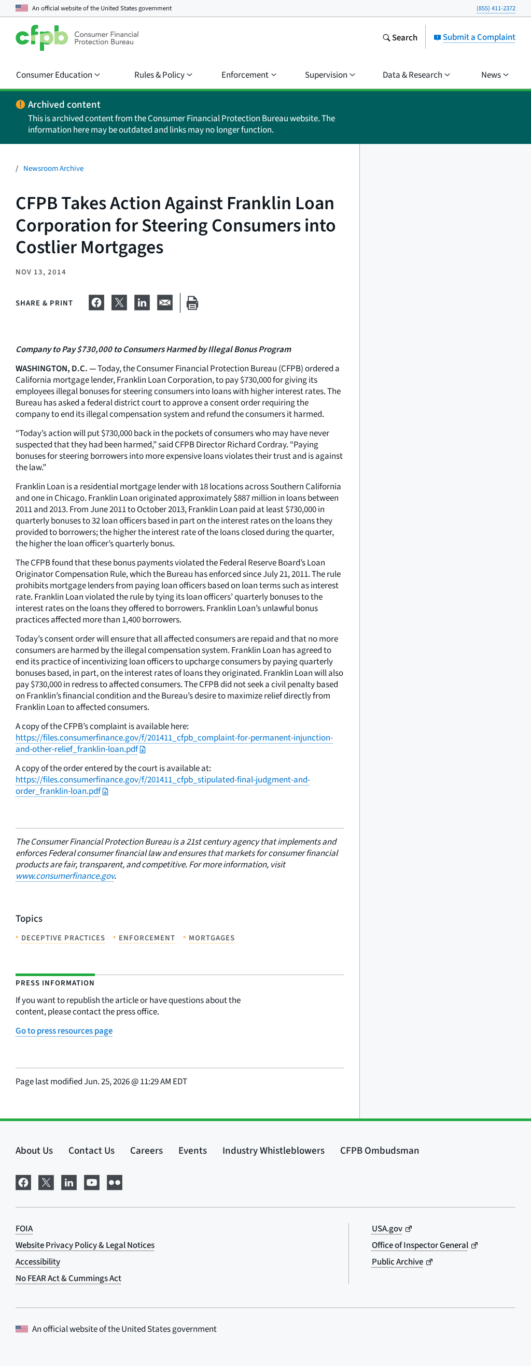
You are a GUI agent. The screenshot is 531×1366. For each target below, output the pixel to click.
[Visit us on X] (46, 1180)
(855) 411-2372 (496, 8)
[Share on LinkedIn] (142, 301)
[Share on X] (119, 301)
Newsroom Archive (53, 168)
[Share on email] (165, 301)
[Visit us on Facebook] (23, 1180)
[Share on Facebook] (96, 301)
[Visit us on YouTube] (92, 1180)
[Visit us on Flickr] (114, 1180)
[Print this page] (192, 303)
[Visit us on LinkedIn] (69, 1180)
